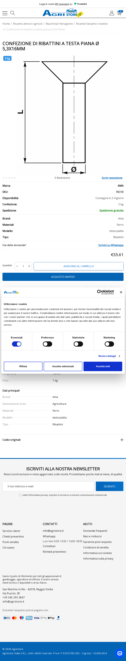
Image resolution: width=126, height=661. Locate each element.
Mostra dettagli (107, 356)
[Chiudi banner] (121, 292)
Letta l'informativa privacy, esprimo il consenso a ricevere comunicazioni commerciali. (64, 495)
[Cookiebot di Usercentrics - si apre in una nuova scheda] (99, 292)
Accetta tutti (103, 366)
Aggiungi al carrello (78, 266)
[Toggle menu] (5, 13)
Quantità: (7, 265)
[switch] (47, 344)
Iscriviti (109, 486)
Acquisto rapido (63, 277)
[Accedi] (111, 13)
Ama (121, 185)
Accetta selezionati (63, 366)
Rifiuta (23, 366)
